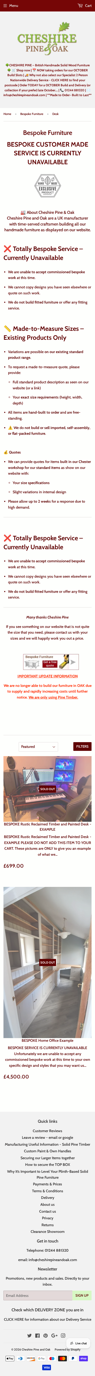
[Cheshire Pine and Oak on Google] (54, 1336)
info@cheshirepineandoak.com (53, 1260)
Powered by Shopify (67, 1349)
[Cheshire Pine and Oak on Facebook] (37, 1336)
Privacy (47, 1218)
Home (7, 114)
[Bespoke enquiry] (51, 662)
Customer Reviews (47, 1131)
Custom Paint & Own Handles (47, 1151)
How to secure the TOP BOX (47, 1164)
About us (47, 1204)
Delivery (47, 1197)
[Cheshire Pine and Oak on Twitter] (29, 1336)
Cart (88, 5)
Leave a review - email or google (47, 1137)
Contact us (47, 1211)
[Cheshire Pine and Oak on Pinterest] (45, 1336)
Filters (82, 746)
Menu (13, 5)
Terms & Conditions (47, 1191)
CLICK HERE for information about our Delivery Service (47, 1319)
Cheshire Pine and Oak (36, 1349)
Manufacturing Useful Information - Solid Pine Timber (47, 1144)
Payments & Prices (47, 1184)
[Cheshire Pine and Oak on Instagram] (63, 1336)
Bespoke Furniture (31, 114)
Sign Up (82, 1295)
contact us (64, 632)
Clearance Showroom (48, 1231)
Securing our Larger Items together (48, 1158)
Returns (48, 1225)
